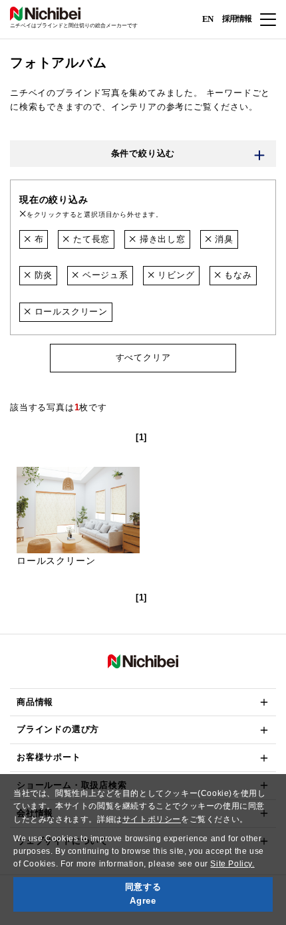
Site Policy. (232, 863)
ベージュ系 (103, 275)
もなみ (236, 275)
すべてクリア (143, 357)
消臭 (222, 239)
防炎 (42, 275)
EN (207, 18)
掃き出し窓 (161, 239)
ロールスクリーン (69, 312)
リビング (175, 275)
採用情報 (236, 18)
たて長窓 (90, 239)
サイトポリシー (151, 819)
